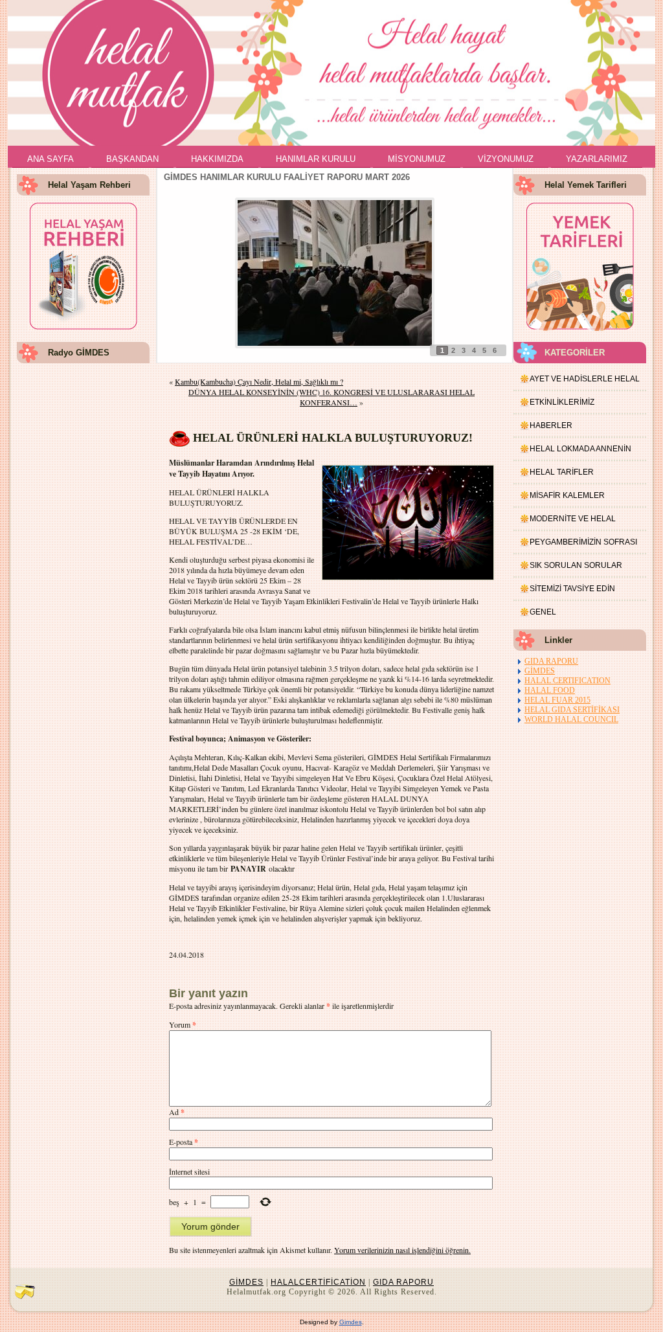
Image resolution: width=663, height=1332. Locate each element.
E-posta (183, 1141)
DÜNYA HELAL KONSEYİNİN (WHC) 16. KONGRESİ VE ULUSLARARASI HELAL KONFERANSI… (331, 397)
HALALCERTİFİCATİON (318, 1282)
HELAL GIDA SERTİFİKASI (572, 709)
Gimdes (350, 1322)
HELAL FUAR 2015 (557, 700)
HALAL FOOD (549, 690)
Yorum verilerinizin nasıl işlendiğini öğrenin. (402, 1250)
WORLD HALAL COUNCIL (571, 719)
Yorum (182, 1024)
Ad (177, 1112)
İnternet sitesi (189, 1171)
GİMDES (539, 670)
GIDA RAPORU (551, 661)
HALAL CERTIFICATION (567, 680)
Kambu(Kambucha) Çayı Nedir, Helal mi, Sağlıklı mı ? (259, 381)
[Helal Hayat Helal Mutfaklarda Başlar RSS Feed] (24, 1291)
